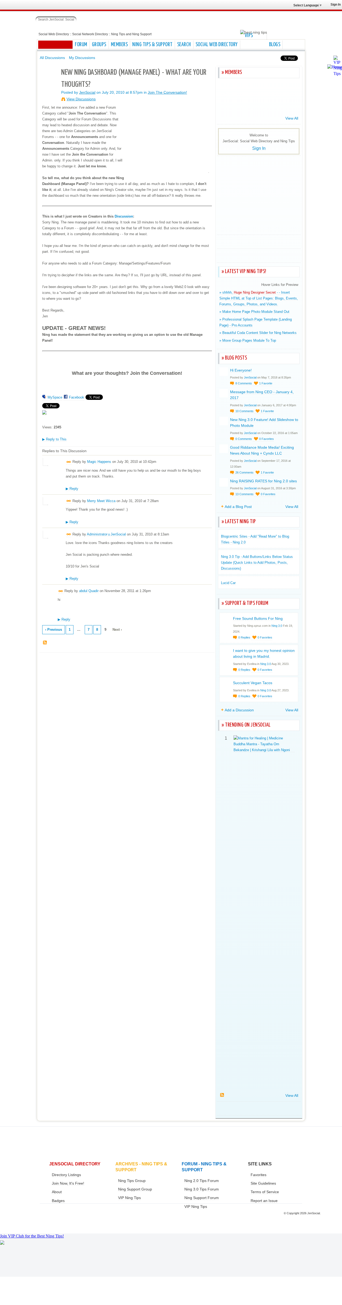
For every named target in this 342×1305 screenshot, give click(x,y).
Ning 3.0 (276, 625)
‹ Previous (53, 630)
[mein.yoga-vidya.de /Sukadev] (238, 104)
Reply (72, 489)
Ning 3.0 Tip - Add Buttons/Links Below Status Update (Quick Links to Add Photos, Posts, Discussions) (257, 562)
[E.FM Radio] (238, 90)
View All (291, 118)
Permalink (68, 462)
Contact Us (5, 1273)
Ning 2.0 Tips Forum (201, 1180)
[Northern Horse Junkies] (278, 90)
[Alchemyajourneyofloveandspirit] (291, 104)
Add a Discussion (239, 710)
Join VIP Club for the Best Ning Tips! (32, 1236)
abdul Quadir (89, 591)
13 (244, 494)
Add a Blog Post (238, 506)
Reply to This (54, 439)
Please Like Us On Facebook (5, 1258)
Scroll (336, 1293)
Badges (58, 1200)
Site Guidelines (263, 1183)
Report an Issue (264, 1200)
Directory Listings (66, 1175)
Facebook (76, 397)
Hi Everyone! (241, 370)
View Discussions (81, 99)
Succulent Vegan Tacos (252, 683)
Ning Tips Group (132, 1180)
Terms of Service (265, 1192)
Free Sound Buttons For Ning (258, 618)
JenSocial (87, 92)
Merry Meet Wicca (101, 501)
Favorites (258, 1175)
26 (244, 472)
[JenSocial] (49, 81)
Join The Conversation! (167, 92)
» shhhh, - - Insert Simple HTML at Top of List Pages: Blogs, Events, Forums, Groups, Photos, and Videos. (258, 298)
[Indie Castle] (225, 104)
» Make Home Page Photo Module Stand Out (254, 312)
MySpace (55, 397)
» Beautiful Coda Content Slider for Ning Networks (258, 333)
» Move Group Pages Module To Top (247, 340)
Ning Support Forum (201, 1198)
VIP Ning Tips (129, 1198)
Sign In (336, 4)
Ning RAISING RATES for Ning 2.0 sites (263, 481)
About (57, 1192)
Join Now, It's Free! (68, 1183)
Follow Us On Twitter (5, 1251)
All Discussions (52, 58)
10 (244, 411)
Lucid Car (228, 583)
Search (81, 19)
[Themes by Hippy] (252, 90)
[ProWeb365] (291, 90)
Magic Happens (99, 462)
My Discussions (82, 58)
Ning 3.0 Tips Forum (201, 1189)
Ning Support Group (135, 1189)
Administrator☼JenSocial (106, 534)
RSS (45, 642)
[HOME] (55, 45)
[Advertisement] (259, 195)
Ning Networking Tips (5, 1266)
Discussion (124, 216)
